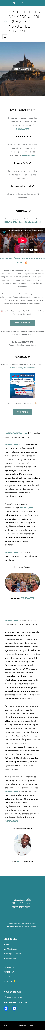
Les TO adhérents (21, 110)
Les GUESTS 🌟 (10, 981)
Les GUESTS (20, 136)
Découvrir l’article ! (22, 322)
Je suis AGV (21, 163)
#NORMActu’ (9, 972)
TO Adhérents (10, 949)
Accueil (6, 944)
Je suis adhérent (21, 186)
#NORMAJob (22, 412)
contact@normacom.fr (24, 3)
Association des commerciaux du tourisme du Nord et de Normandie (25, 21)
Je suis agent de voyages (13, 954)
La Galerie (8, 963)
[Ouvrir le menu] (4, 36)
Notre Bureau (9, 977)
